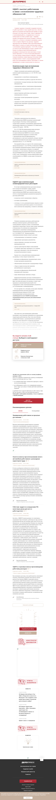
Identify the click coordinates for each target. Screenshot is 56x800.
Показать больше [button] (28, 605)
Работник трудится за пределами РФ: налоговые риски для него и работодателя (26, 509)
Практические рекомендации (21, 421)
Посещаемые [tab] (36, 411)
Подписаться (28, 781)
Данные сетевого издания (28, 784)
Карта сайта (28, 786)
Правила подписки (28, 790)
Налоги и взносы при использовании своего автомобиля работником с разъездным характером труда (27, 459)
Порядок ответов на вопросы (28, 788)
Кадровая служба (21, 5)
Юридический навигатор (28, 771)
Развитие (28, 774)
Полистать (28, 633)
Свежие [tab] (20, 411)
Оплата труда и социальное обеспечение (21, 6)
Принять (28, 797)
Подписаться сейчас (28, 629)
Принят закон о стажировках (27, 720)
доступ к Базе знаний (28, 400)
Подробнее (43, 795)
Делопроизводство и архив (28, 766)
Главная (14, 5)
